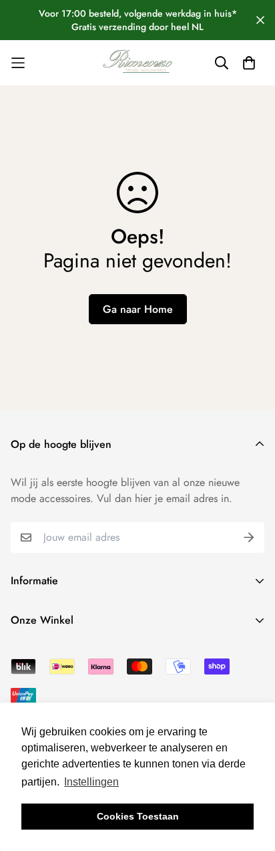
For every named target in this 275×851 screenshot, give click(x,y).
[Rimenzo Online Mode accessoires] (137, 63)
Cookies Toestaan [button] (138, 816)
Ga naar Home (138, 309)
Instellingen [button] (91, 781)
